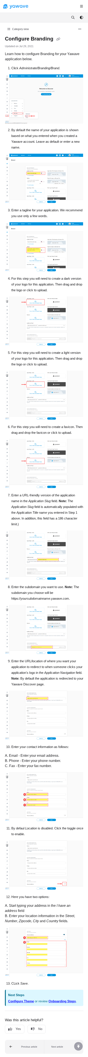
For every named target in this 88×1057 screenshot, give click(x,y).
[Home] (15, 6)
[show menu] (81, 6)
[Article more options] (79, 29)
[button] (24, 1047)
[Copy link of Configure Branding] (58, 39)
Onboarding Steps (62, 1001)
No (40, 1029)
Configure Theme (21, 1001)
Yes (18, 1029)
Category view (20, 29)
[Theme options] (81, 17)
